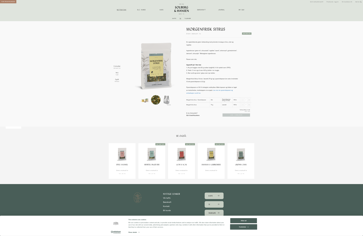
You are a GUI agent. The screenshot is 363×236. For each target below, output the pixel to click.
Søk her (357, 2)
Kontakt (166, 206)
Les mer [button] (126, 177)
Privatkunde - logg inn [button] (333, 2)
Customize (242, 227)
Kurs (161, 10)
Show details (132, 232)
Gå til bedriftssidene (192, 115)
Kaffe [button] (174, 18)
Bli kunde (141, 10)
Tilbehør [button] (188, 18)
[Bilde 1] (145, 99)
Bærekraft (201, 10)
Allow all (243, 220)
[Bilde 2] (156, 99)
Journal (221, 10)
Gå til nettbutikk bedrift (316, 2)
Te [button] (180, 18)
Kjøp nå (118, 177)
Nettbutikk (121, 10)
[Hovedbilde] (155, 68)
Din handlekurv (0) (347, 2)
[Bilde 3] (166, 99)
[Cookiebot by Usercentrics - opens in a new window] (116, 232)
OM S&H (241, 10)
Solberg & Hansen (181, 9)
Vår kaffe (166, 198)
